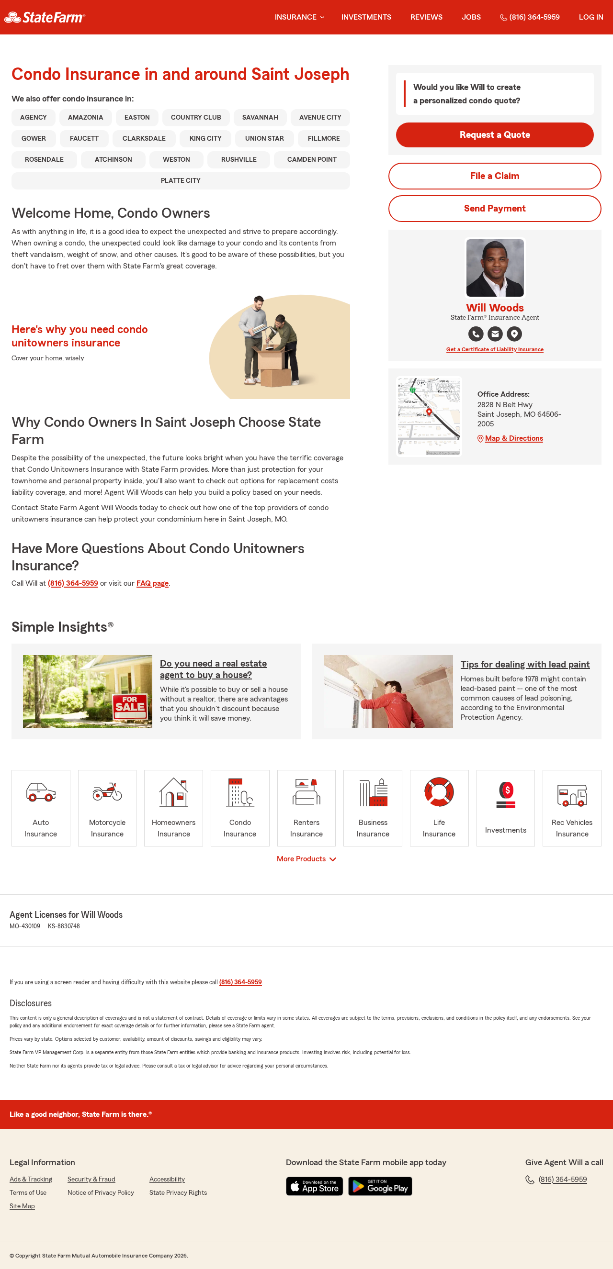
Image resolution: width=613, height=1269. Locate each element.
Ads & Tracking (31, 1179)
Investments (366, 17)
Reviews (426, 17)
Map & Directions (514, 438)
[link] (45, 17)
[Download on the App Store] (314, 1186)
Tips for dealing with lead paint (525, 664)
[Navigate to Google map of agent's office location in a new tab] (514, 334)
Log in (591, 17)
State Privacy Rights (178, 1193)
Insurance (296, 17)
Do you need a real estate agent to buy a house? (213, 669)
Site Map (22, 1206)
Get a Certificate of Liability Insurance (495, 349)
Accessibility (167, 1179)
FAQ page (152, 583)
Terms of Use (28, 1193)
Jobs (471, 17)
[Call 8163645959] (476, 334)
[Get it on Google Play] (380, 1186)
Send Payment (495, 208)
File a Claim (495, 176)
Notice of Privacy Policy (101, 1193)
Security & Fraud (91, 1179)
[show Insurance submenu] (320, 17)
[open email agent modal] (495, 335)
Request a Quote (495, 135)
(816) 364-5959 (535, 17)
